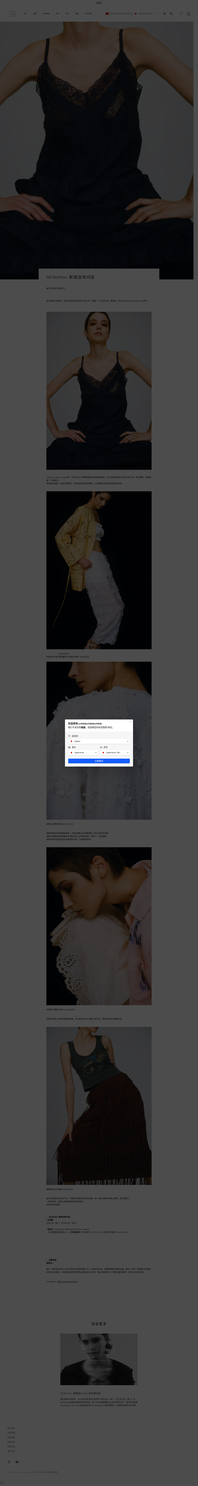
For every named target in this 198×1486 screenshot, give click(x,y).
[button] (99, 741)
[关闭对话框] (130, 721)
